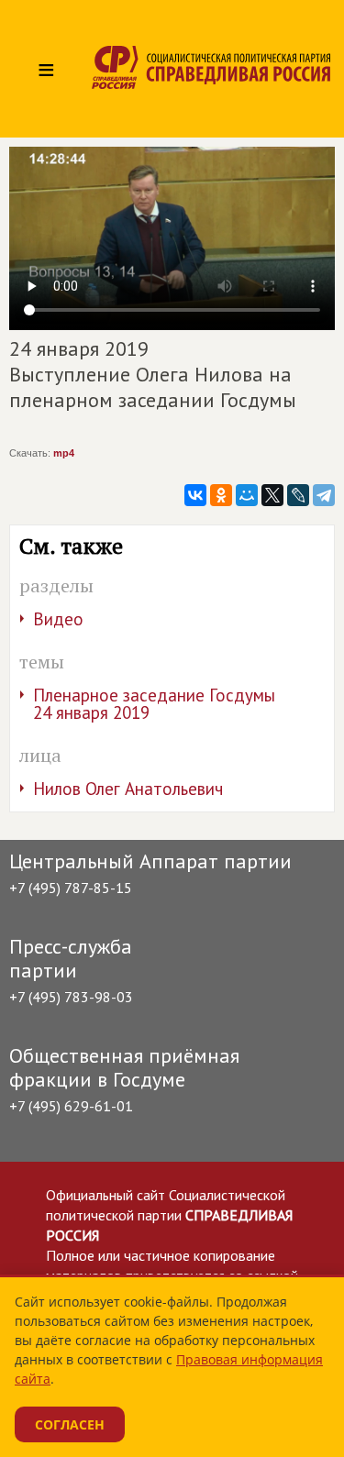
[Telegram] (324, 495)
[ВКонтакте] (195, 495)
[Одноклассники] (221, 495)
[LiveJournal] (298, 495)
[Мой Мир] (247, 495)
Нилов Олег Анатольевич (128, 789)
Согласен (70, 1424)
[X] (272, 495)
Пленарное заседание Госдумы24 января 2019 (154, 703)
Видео (58, 619)
